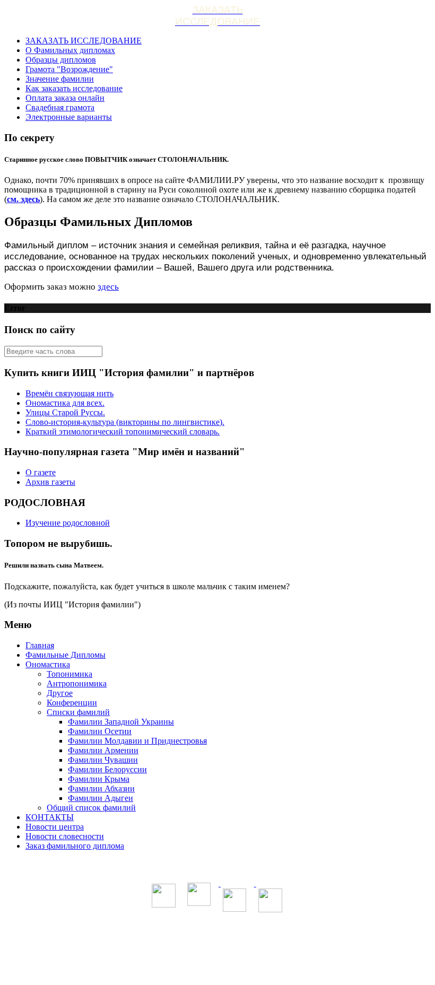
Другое (60, 693)
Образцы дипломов (60, 59)
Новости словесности (64, 836)
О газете (40, 472)
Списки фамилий (78, 712)
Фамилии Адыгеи (100, 798)
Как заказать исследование (74, 88)
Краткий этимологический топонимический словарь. (122, 431)
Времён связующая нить (69, 393)
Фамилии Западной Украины (121, 721)
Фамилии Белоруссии (107, 769)
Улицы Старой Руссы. (65, 412)
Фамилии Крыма (98, 778)
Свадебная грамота (59, 107)
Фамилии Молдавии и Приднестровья (137, 740)
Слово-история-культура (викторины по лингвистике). (124, 421)
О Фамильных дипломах (70, 50)
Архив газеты (50, 481)
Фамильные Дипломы (65, 654)
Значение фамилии (59, 78)
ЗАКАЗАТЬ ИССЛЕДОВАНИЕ (83, 40)
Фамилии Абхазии (101, 788)
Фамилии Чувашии (103, 759)
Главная (39, 645)
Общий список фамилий (91, 807)
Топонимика (69, 673)
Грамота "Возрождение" (69, 69)
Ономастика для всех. (65, 402)
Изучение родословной (67, 522)
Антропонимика (77, 683)
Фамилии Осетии (100, 731)
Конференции (72, 702)
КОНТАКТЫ (49, 817)
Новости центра (54, 826)
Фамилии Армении (103, 750)
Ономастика (47, 664)
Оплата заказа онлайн (65, 97)
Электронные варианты (68, 116)
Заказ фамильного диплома (74, 845)
